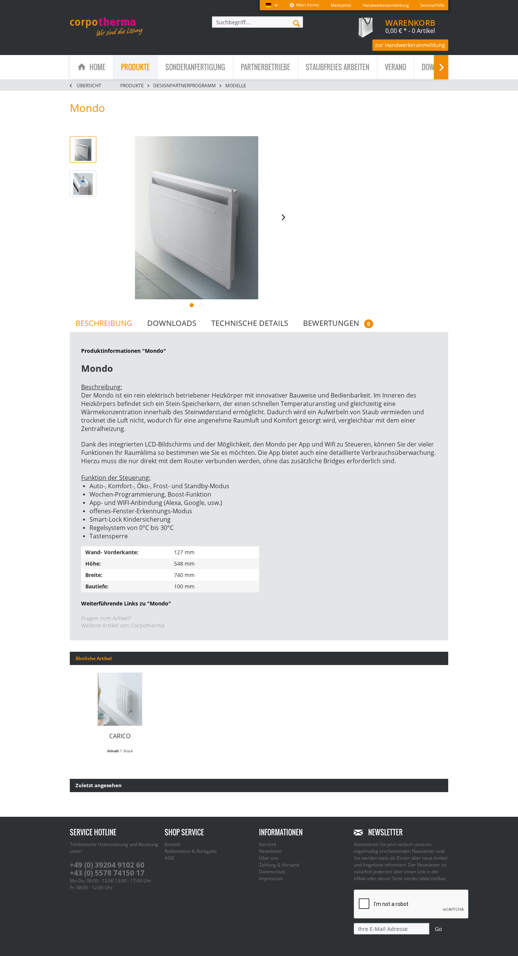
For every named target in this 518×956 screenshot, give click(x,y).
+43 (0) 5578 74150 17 (107, 873)
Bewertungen (336, 323)
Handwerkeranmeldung (386, 5)
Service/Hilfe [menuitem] (432, 5)
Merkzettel (341, 5)
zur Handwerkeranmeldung (410, 45)
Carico (119, 736)
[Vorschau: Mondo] (83, 149)
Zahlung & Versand (279, 865)
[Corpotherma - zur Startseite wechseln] (106, 26)
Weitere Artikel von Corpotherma (123, 625)
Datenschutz (272, 871)
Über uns (268, 858)
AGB (169, 858)
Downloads (171, 323)
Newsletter (270, 851)
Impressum (271, 878)
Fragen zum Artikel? (106, 618)
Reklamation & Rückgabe (191, 851)
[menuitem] (304, 5)
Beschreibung (103, 323)
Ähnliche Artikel (93, 658)
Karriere (267, 844)
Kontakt (173, 844)
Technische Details (249, 323)
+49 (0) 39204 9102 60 (107, 865)
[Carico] (120, 699)
